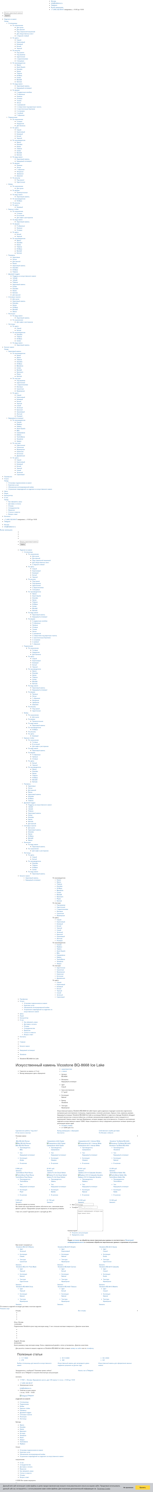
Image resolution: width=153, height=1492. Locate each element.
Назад (6, 21)
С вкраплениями (22, 59)
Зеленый (20, 408)
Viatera (19, 426)
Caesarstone (21, 433)
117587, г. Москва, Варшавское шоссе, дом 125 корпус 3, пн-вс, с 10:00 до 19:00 (47, 1380)
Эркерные (20, 174)
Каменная (20, 451)
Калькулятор (8, 495)
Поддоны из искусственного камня (24, 276)
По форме (16, 90)
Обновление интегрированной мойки (21, 487)
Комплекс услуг (13, 485)
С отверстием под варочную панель (29, 107)
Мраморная (21, 391)
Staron (19, 65)
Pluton (19, 374)
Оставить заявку (66, 1125)
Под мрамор (21, 54)
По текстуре (16, 378)
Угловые (19, 98)
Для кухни (20, 27)
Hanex (19, 71)
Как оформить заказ (15, 502)
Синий (19, 405)
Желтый (19, 414)
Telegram (54, 5)
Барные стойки (13, 209)
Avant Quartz (21, 67)
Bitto (18, 431)
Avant (22, 1437)
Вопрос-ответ (12, 514)
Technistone (24, 1442)
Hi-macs (22, 1433)
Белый (19, 46)
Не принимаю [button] (128, 1487)
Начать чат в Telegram (85, 1370)
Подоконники (12, 117)
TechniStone (21, 437)
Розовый (19, 416)
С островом (21, 111)
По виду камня (17, 84)
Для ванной (21, 29)
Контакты (7, 516)
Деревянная (21, 456)
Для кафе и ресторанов (25, 217)
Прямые (19, 96)
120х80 (14, 278)
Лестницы (11, 324)
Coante (19, 422)
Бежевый (20, 44)
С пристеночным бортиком (26, 109)
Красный (20, 410)
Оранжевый (21, 412)
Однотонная (21, 57)
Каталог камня (9, 347)
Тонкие (19, 100)
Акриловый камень (23, 86)
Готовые (19, 121)
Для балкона (21, 126)
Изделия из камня (10, 19)
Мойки (10, 184)
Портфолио (8, 476)
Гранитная (20, 389)
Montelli (19, 80)
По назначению (17, 25)
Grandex (19, 69)
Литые (19, 103)
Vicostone (20, 439)
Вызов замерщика (57, 7)
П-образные (21, 94)
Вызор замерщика (6, 530)
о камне (64, 1071)
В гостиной (20, 215)
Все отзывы (82, 1311)
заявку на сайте (76, 1348)
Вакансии (11, 510)
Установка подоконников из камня (20, 483)
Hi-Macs (19, 75)
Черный (19, 48)
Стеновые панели (14, 297)
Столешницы (12, 23)
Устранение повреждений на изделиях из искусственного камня (30, 489)
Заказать (19, 1170)
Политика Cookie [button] (103, 1489)
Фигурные (20, 171)
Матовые (20, 387)
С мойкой (20, 113)
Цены (6, 491)
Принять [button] (143, 1487)
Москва (53, 1)
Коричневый (21, 42)
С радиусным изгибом (24, 92)
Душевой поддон (14, 274)
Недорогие (20, 123)
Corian (19, 77)
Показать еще (4, 1308)
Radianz (19, 424)
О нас (6, 497)
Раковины (11, 255)
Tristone (19, 73)
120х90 (14, 280)
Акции (6, 493)
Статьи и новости (14, 512)
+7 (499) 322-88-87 (57, 9)
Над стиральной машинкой (26, 32)
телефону (90, 1348)
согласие (76, 1240)
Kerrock (19, 82)
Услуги (6, 479)
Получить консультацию (80, 1233)
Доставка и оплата (14, 504)
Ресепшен (11, 314)
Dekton (19, 435)
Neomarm (20, 372)
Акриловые (16, 257)
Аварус (19, 441)
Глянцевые (20, 61)
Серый (19, 40)
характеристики (66, 1069)
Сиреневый (20, 474)
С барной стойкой (23, 36)
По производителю (18, 63)
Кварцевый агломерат (24, 88)
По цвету (15, 38)
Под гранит (20, 52)
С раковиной (21, 105)
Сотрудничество (13, 508)
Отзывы (11, 506)
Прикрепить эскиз (78, 1235)
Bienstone (20, 366)
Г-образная (20, 115)
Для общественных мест (25, 34)
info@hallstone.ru (57, 3)
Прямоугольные (22, 192)
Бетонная (20, 453)
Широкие (20, 176)
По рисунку (16, 50)
